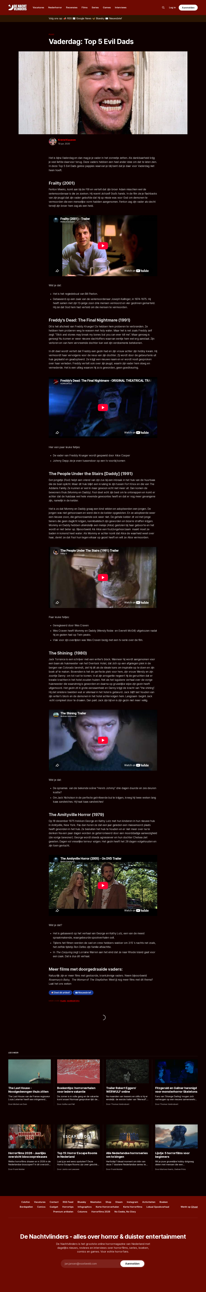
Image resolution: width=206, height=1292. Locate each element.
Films (84, 7)
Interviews (120, 7)
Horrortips (73, 1001)
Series (95, 7)
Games (107, 7)
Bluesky (82, 1202)
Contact (54, 1202)
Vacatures (38, 7)
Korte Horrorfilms (132, 1206)
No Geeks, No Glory (125, 1211)
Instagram (132, 1202)
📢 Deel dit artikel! (60, 992)
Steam (119, 1202)
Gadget (54, 1206)
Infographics (85, 1206)
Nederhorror (55, 7)
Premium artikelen (63, 1211)
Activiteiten (148, 1202)
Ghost (194, 1206)
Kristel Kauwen (67, 139)
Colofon (25, 1202)
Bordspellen (26, 1206)
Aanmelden (188, 7)
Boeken (164, 1202)
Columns (82, 1211)
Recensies (71, 7)
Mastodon (95, 1202)
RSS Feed (68, 1202)
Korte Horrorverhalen (107, 1206)
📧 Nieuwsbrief (83, 992)
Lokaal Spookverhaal (157, 1206)
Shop (108, 1202)
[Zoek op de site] (163, 7)
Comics (41, 1206)
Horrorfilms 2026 (100, 1211)
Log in (172, 7)
